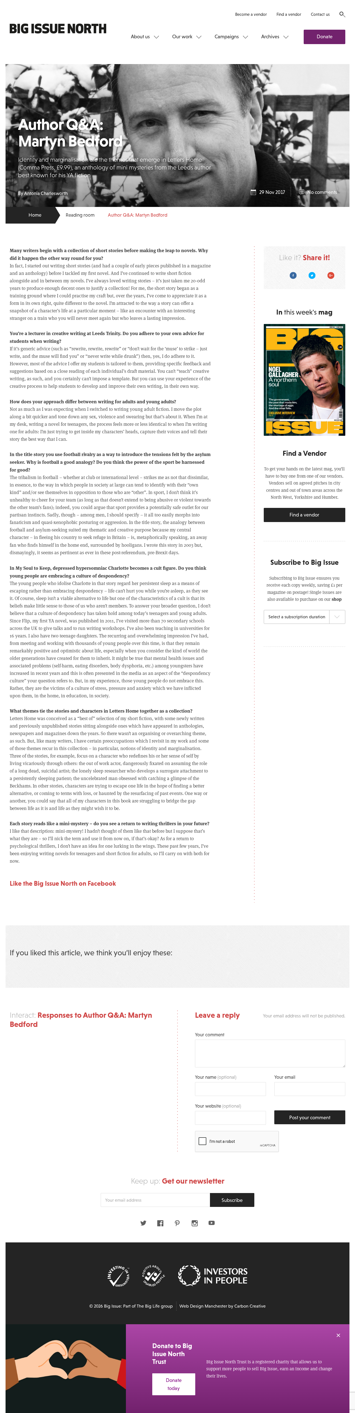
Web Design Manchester (203, 1306)
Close (338, 1335)
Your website (218, 1106)
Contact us (320, 14)
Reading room (80, 215)
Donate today (174, 1384)
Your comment (209, 1034)
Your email (284, 1077)
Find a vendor (289, 14)
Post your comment (309, 1117)
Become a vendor (251, 14)
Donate (325, 36)
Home (35, 215)
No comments (322, 192)
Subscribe (232, 1200)
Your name (215, 1077)
